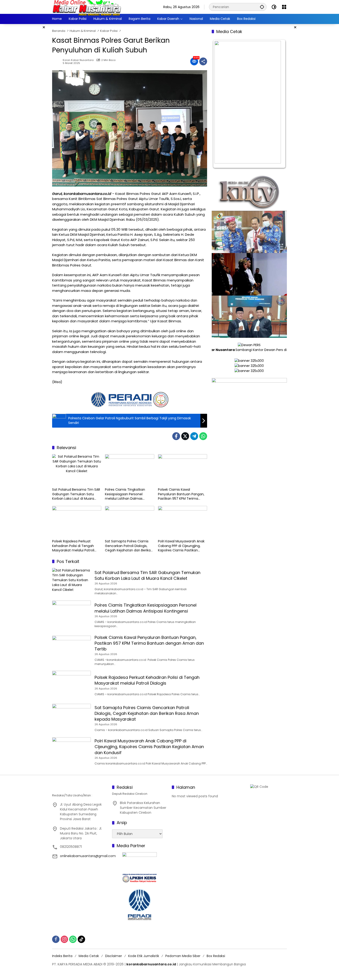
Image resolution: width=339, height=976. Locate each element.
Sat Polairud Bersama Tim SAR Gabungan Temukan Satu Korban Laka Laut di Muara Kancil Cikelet (76, 494)
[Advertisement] (33, 93)
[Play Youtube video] (249, 232)
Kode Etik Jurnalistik (143, 956)
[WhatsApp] (203, 436)
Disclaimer (113, 956)
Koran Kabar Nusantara (78, 60)
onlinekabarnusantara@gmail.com (88, 856)
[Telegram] (194, 436)
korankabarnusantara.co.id (151, 964)
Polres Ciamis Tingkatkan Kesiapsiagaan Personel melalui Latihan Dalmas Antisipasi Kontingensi (125, 494)
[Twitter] (185, 436)
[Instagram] (64, 939)
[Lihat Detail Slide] (249, 424)
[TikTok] (81, 939)
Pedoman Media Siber (182, 956)
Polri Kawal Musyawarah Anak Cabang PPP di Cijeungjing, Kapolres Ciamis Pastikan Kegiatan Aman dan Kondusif (181, 546)
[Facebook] (176, 436)
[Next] (277, 104)
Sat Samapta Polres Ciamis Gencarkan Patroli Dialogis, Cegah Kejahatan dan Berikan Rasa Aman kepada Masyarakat (129, 546)
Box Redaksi (216, 956)
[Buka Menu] (284, 7)
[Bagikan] (203, 61)
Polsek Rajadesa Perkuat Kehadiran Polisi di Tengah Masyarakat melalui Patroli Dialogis (73, 546)
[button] (262, 7)
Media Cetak (89, 956)
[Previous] (221, 104)
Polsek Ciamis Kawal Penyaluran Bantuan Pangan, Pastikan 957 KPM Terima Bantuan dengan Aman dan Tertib (181, 494)
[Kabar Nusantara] (86, 6)
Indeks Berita (62, 956)
